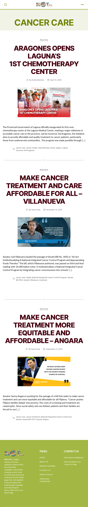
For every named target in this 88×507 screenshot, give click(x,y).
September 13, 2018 (54, 349)
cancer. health (31, 148)
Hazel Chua (35, 210)
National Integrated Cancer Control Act (56, 417)
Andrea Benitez (38, 80)
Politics (44, 40)
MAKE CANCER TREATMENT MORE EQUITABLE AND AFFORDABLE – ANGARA (44, 329)
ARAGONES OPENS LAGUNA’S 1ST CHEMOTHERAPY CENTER (44, 60)
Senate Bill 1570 (28, 419)
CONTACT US (45, 470)
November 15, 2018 (54, 210)
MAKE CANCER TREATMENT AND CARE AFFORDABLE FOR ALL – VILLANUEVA (44, 189)
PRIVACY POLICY (46, 475)
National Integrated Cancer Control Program (49, 277)
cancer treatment (33, 417)
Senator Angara (42, 419)
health (28, 277)
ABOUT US (44, 462)
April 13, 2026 (55, 80)
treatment (43, 280)
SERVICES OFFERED (47, 466)
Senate (18, 419)
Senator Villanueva (31, 280)
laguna (58, 148)
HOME (42, 457)
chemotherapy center (46, 148)
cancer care (20, 148)
